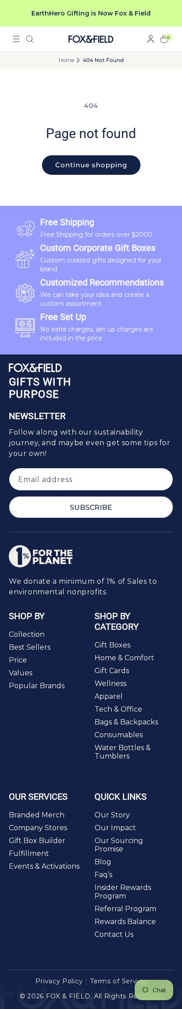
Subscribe (91, 507)
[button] (16, 39)
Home (66, 60)
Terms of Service (118, 981)
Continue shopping (91, 165)
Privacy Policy (59, 981)
